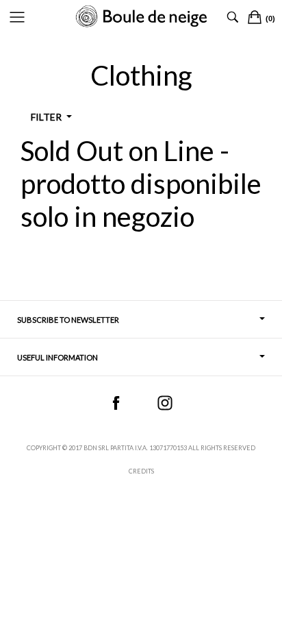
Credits (141, 471)
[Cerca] (232, 17)
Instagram (165, 403)
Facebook (116, 403)
